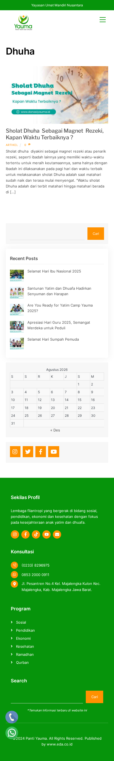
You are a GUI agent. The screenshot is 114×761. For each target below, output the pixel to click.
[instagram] (15, 451)
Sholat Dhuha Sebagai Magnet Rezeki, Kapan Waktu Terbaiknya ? (54, 134)
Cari (96, 234)
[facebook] (40, 451)
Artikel (12, 144)
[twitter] (28, 451)
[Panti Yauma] (23, 28)
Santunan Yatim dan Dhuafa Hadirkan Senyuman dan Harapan (59, 291)
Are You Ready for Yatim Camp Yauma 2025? (60, 308)
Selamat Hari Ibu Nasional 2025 (54, 271)
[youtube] (53, 451)
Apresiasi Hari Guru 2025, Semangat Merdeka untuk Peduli (58, 325)
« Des (55, 430)
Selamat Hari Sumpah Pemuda (53, 339)
